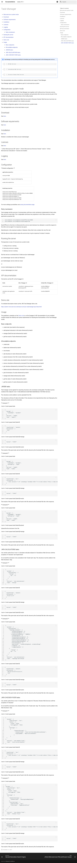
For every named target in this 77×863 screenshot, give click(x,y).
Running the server (8, 34)
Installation (6, 22)
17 (3, 648)
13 (3, 642)
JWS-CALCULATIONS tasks (13, 52)
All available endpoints (12, 47)
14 (3, 644)
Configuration (6, 29)
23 (3, 657)
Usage (5, 42)
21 (3, 654)
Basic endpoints (10, 45)
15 (3, 645)
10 (3, 582)
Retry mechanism (10, 32)
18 (3, 650)
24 (3, 658)
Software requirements (9, 19)
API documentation (8, 37)
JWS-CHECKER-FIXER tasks (13, 55)
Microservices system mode (11, 14)
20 (3, 652)
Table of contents (64, 8)
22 (3, 655)
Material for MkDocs (10, 861)
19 (3, 651)
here (5, 116)
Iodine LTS (20, 2)
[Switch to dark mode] (57, 1)
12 (3, 641)
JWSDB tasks (9, 50)
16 (3, 647)
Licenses (5, 24)
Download (6, 17)
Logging (5, 27)
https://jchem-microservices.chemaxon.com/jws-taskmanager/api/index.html (21, 306)
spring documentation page (27, 204)
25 (3, 660)
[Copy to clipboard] (55, 64)
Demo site (6, 40)
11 (3, 584)
